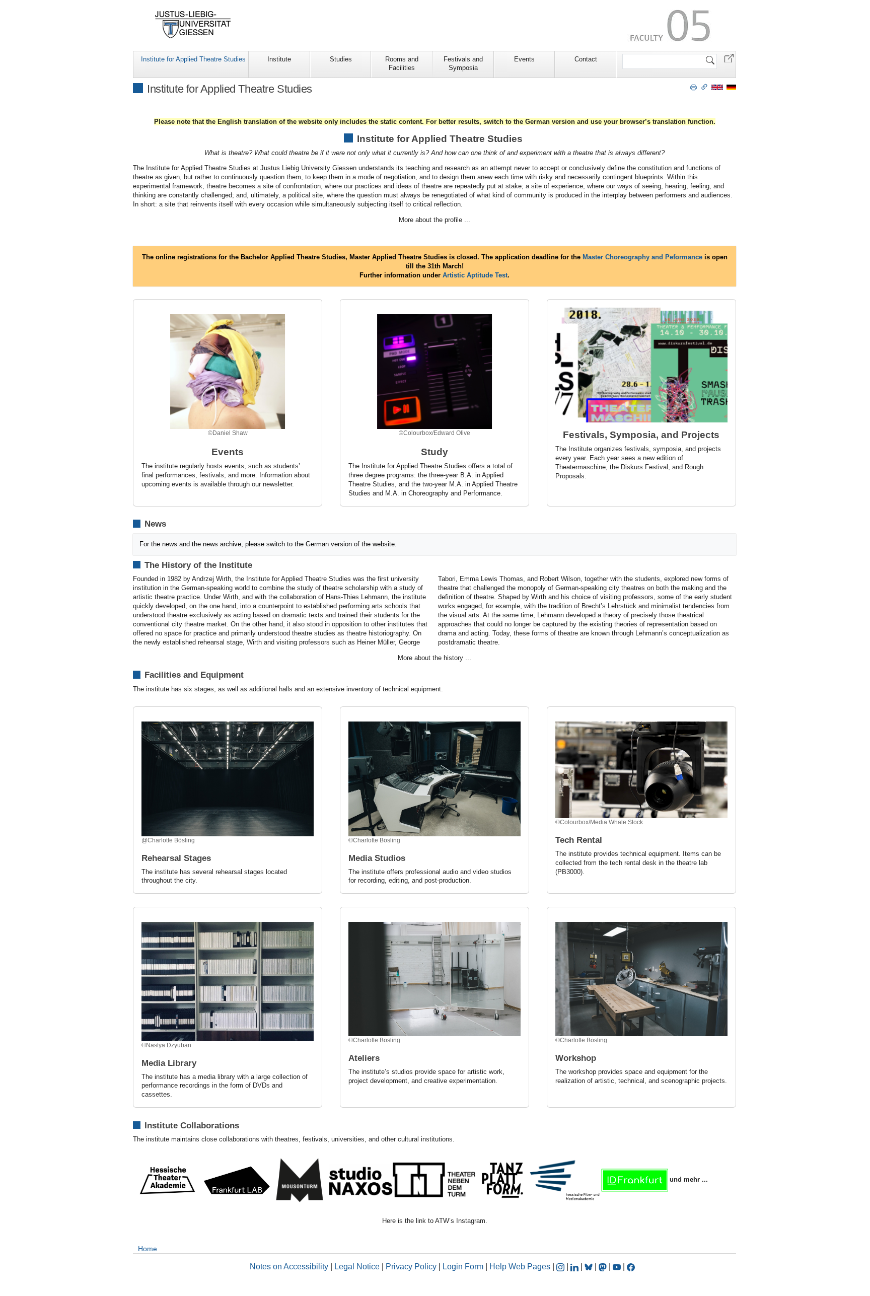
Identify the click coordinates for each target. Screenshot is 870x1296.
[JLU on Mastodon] (604, 1266)
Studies (341, 59)
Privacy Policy (411, 1266)
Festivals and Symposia (463, 63)
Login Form (463, 1266)
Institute (279, 59)
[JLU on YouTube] (618, 1266)
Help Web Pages (519, 1266)
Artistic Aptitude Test (475, 275)
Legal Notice (357, 1266)
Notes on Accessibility (290, 1266)
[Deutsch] (731, 87)
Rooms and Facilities (401, 63)
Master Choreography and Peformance (641, 257)
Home (147, 1249)
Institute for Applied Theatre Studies (193, 59)
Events (524, 59)
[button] (729, 57)
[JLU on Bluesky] (590, 1266)
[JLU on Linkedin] (575, 1266)
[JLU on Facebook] (631, 1266)
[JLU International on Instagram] (561, 1266)
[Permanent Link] (704, 87)
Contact (585, 59)
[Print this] (693, 87)
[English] (717, 87)
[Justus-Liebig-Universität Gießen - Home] (193, 25)
